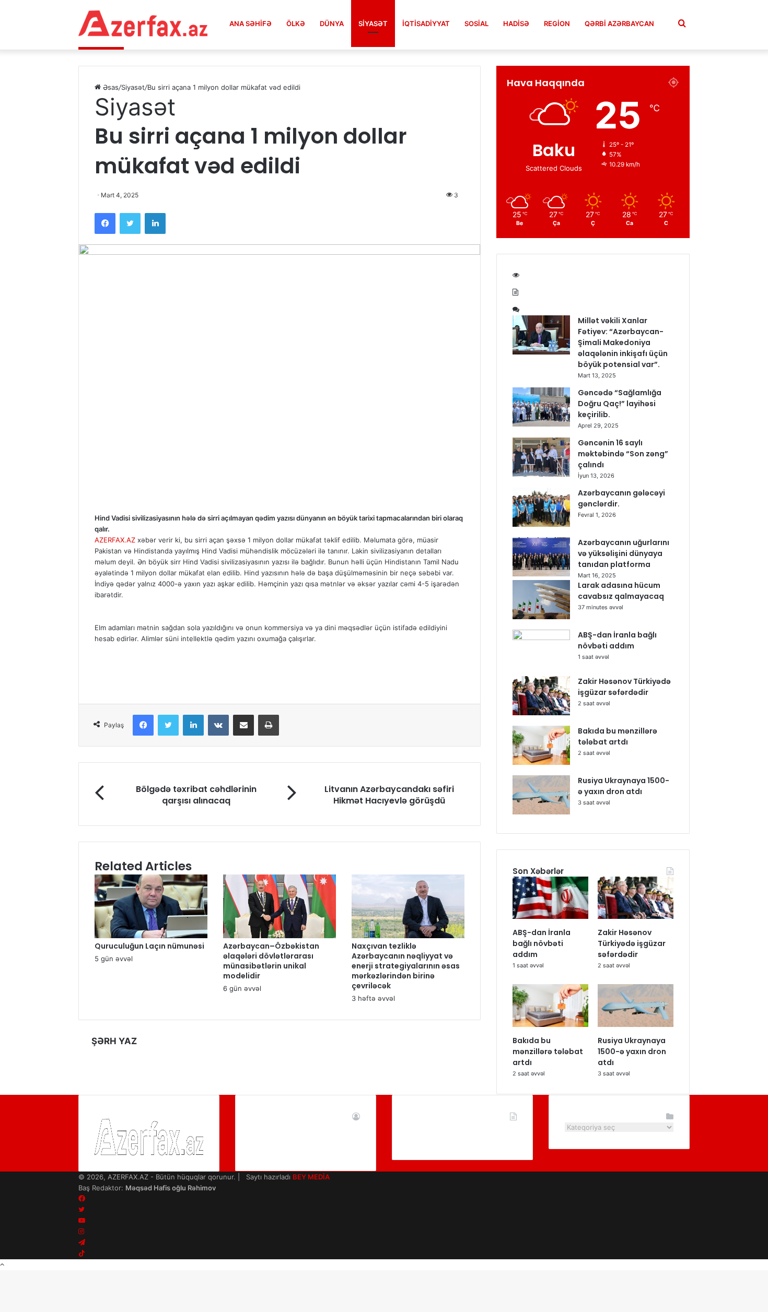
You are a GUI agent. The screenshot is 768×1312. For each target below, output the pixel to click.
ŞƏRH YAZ (114, 1041)
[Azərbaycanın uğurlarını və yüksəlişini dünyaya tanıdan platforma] (541, 574)
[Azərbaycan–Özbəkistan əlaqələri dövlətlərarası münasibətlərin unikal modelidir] (279, 935)
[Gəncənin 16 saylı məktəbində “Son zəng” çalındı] (541, 474)
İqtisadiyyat (426, 23)
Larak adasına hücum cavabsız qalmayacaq (621, 590)
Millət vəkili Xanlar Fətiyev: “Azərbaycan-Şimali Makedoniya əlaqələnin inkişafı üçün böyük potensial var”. (623, 342)
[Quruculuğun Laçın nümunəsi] (151, 935)
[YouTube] (81, 1220)
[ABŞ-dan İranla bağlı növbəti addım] (541, 637)
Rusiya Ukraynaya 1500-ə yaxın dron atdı (623, 786)
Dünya (332, 23)
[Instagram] (81, 1231)
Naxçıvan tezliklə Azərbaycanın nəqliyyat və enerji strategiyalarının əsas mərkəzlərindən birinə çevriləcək (406, 966)
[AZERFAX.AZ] (143, 23)
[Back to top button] (2, 1264)
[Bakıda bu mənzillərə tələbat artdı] (541, 762)
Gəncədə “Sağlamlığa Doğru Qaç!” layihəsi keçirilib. (619, 403)
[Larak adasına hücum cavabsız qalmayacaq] (541, 616)
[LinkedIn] (155, 223)
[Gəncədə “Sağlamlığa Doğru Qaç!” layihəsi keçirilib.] (541, 424)
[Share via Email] (243, 725)
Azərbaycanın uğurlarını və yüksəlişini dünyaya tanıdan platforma (623, 553)
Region (557, 23)
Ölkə (295, 23)
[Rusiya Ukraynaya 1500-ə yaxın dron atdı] (541, 812)
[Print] (268, 725)
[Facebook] (105, 223)
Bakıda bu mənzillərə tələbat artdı (617, 736)
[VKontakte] (218, 725)
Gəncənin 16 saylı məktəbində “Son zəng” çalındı (623, 454)
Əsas (110, 87)
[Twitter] (130, 223)
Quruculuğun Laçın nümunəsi (149, 946)
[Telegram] (81, 1242)
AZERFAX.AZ (115, 540)
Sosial (476, 23)
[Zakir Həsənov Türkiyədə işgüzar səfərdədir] (541, 712)
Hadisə (516, 23)
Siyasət (373, 23)
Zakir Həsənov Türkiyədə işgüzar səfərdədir (624, 687)
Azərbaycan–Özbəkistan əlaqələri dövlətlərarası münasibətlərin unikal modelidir (271, 961)
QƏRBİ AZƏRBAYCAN (619, 23)
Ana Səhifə (250, 23)
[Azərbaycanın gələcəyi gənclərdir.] (541, 524)
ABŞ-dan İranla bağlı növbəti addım (617, 640)
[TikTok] (81, 1253)
